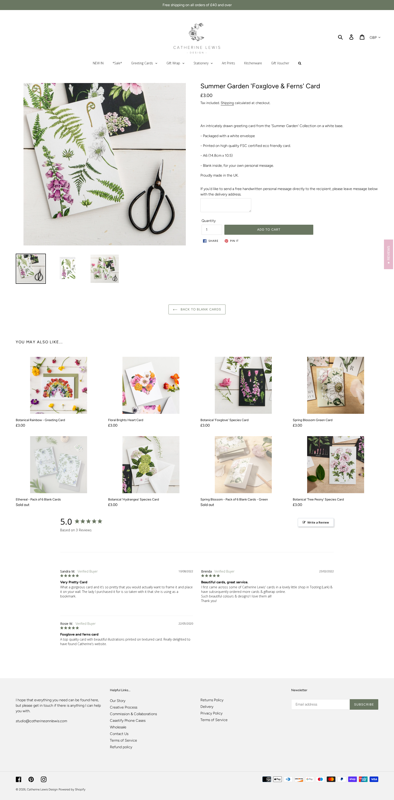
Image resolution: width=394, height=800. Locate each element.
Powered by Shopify (72, 789)
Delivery (206, 706)
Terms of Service (123, 740)
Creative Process (123, 707)
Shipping (227, 103)
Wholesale (118, 727)
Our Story (117, 700)
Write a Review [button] (318, 522)
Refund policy (121, 747)
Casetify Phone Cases (127, 720)
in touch (46, 705)
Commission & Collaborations (133, 714)
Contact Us (119, 734)
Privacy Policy (211, 713)
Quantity (209, 221)
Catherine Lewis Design (42, 789)
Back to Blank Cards (200, 309)
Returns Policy (211, 700)
